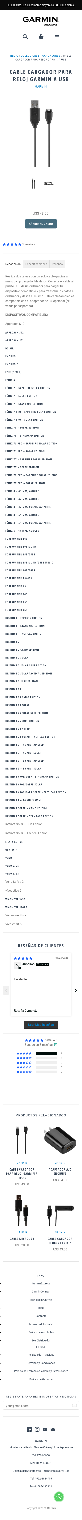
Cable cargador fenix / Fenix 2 (60, 1241)
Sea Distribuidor (41, 1340)
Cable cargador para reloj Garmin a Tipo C (22, 1173)
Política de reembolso (41, 1332)
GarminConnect (41, 1291)
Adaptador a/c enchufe (60, 1171)
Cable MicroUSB (22, 1239)
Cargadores (51, 55)
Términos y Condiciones (41, 1362)
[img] (23, 958)
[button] (12, 244)
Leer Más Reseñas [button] (41, 1025)
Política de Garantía (41, 1379)
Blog (41, 1307)
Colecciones (30, 55)
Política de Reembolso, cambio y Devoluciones (41, 1371)
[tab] (13, 264)
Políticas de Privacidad (41, 1354)
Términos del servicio (41, 1324)
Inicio (14, 55)
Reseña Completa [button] (26, 1010)
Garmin (41, 86)
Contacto (41, 1315)
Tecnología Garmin (41, 1299)
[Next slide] (76, 990)
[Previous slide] (6, 990)
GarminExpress (41, 1283)
